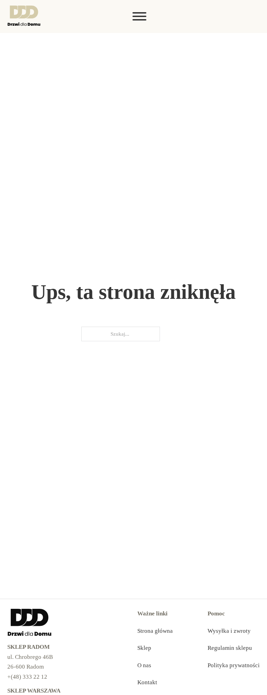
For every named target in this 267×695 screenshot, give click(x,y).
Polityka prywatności (234, 665)
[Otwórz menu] (139, 16)
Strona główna (155, 631)
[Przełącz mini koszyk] (241, 16)
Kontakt (147, 682)
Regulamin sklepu (230, 648)
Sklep (144, 648)
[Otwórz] (255, 16)
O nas (144, 665)
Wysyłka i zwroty (229, 631)
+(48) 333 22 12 (27, 676)
